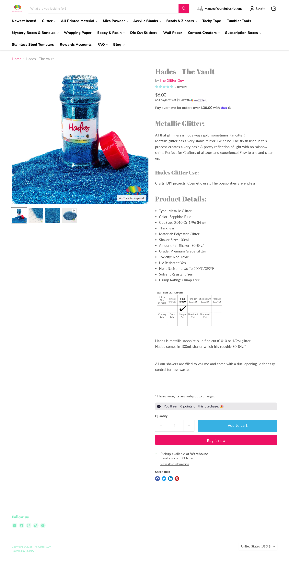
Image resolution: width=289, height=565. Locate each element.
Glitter (47, 21)
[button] (216, 100)
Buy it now (216, 441)
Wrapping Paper (77, 32)
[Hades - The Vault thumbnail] (69, 215)
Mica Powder (114, 21)
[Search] (184, 8)
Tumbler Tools (239, 21)
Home (16, 59)
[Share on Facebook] (157, 478)
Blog (117, 44)
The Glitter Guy (172, 80)
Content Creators (203, 32)
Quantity (161, 416)
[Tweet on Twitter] (164, 478)
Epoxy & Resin (110, 32)
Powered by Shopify (23, 550)
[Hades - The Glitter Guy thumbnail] (19, 215)
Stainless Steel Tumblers (33, 44)
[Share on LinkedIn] (170, 478)
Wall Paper (172, 32)
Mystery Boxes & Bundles (34, 32)
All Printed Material (78, 21)
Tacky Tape (211, 21)
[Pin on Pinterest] (177, 478)
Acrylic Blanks (146, 21)
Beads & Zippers (180, 21)
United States (256, 546)
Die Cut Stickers (143, 32)
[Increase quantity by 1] (188, 426)
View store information (174, 464)
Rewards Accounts (76, 44)
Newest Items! (24, 21)
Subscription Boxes (242, 32)
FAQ (102, 44)
